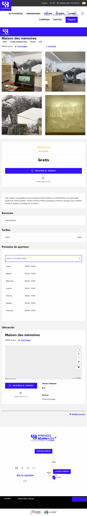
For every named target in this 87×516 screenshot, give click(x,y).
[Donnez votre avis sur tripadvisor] (25, 482)
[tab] (41, 258)
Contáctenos (43, 451)
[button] (82, 13)
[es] (84, 3)
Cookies (7, 499)
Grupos (44, 3)
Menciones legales (26, 499)
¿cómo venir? (62, 471)
